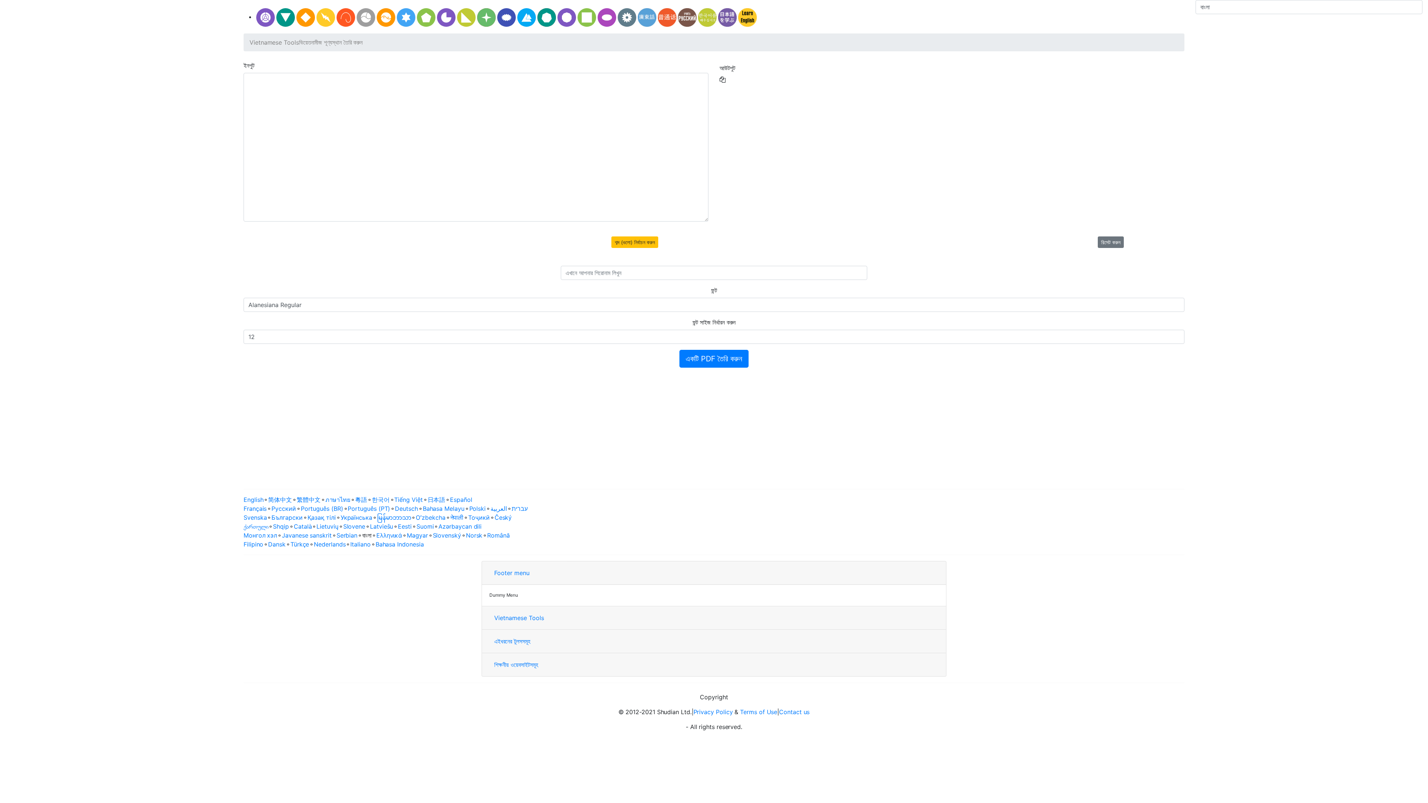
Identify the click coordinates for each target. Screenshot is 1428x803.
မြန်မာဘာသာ (394, 517)
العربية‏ (499, 508)
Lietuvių (327, 526)
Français (255, 508)
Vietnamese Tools (274, 42)
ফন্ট (714, 290)
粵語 (361, 499)
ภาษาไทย (337, 499)
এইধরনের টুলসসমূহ (512, 641)
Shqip (281, 526)
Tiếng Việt (408, 499)
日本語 (437, 499)
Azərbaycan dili (460, 526)
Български (286, 517)
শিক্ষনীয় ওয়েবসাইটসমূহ (516, 664)
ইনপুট (249, 65)
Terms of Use (758, 712)
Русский (283, 508)
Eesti (405, 526)
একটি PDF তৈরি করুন (714, 358)
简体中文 (280, 499)
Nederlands (329, 544)
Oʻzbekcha (430, 517)
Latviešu (381, 526)
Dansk (277, 544)
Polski (477, 508)
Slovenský (447, 535)
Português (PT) (369, 508)
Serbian (347, 535)
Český (503, 517)
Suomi (425, 526)
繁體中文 (309, 499)
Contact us (794, 712)
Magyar (417, 535)
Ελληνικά (389, 535)
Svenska (255, 517)
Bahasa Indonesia (400, 544)
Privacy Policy (713, 712)
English (253, 499)
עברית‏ (520, 508)
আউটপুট (727, 68)
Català (303, 526)
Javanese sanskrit (307, 535)
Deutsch (406, 508)
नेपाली (457, 517)
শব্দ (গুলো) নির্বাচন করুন (635, 242)
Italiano (360, 544)
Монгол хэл (260, 535)
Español (461, 499)
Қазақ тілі (322, 517)
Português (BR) (322, 508)
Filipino (253, 544)
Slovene (354, 526)
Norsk (474, 535)
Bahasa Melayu (443, 508)
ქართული (256, 526)
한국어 (381, 499)
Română (498, 535)
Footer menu (512, 573)
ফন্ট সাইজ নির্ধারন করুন (714, 322)
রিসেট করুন (1110, 242)
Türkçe (299, 544)
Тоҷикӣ (479, 517)
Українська (356, 517)
